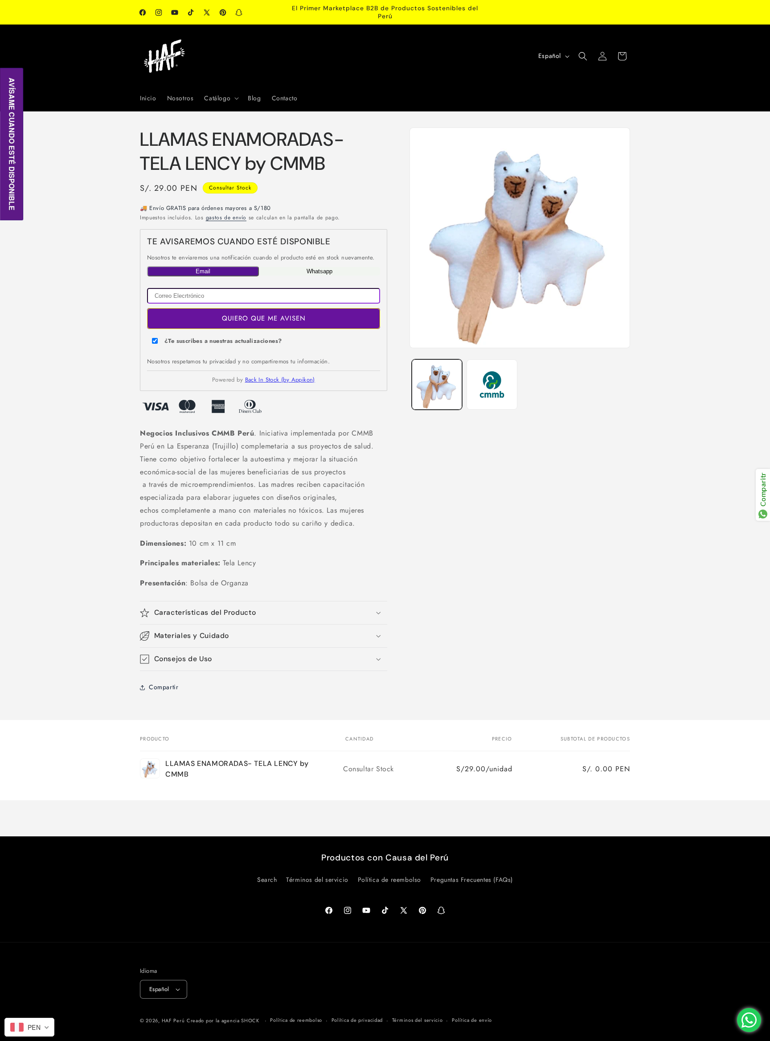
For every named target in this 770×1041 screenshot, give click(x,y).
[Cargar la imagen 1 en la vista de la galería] (437, 384)
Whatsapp (319, 271)
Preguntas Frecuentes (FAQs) (471, 879)
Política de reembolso (390, 879)
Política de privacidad (357, 1020)
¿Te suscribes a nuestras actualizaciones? (223, 341)
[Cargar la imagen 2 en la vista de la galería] (492, 384)
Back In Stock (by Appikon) (280, 379)
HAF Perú (173, 1020)
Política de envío (472, 1020)
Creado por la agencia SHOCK (223, 1020)
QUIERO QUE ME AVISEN (264, 318)
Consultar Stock (230, 188)
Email (203, 271)
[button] (220, 98)
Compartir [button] (163, 687)
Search (267, 879)
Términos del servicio (317, 879)
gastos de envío (226, 218)
